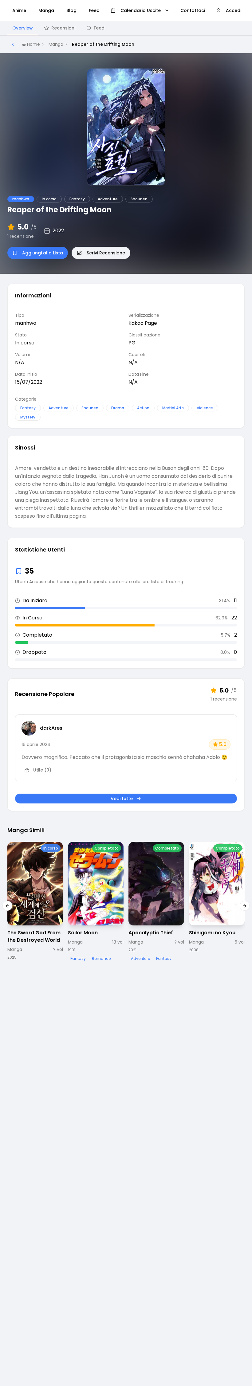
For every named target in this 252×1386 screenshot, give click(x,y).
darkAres (51, 728)
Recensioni (63, 28)
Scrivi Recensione (106, 253)
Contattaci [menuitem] (192, 10)
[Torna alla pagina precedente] (12, 44)
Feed (99, 28)
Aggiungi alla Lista (42, 253)
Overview (22, 28)
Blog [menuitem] (71, 10)
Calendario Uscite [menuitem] (140, 10)
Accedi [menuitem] (233, 10)
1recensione (20, 236)
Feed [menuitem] (94, 10)
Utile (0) (42, 770)
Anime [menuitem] (19, 10)
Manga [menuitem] (46, 10)
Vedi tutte (122, 798)
